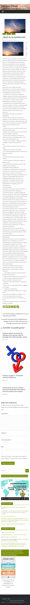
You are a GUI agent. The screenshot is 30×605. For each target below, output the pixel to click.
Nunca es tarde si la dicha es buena (17, 534)
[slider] (13, 498)
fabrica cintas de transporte (7, 543)
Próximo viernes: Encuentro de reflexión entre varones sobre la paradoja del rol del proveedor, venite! (15, 335)
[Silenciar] (25, 498)
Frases (4, 33)
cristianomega (4, 534)
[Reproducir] (3, 498)
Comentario (4, 413)
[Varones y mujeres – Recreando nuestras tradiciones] (15, 346)
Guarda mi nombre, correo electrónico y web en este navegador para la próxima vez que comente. (14, 457)
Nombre (3, 433)
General (8, 33)
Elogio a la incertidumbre (11, 537)
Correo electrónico (6, 440)
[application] (15, 489)
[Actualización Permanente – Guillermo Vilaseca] (15, 5)
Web (2, 447)
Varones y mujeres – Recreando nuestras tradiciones (13, 376)
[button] (15, 489)
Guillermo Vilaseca (13, 40)
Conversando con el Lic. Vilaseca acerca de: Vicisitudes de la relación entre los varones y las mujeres (14, 389)
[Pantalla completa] (27, 498)
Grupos (13, 33)
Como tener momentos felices (8, 516)
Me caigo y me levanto (10, 532)
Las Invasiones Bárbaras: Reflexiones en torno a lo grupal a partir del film (15, 315)
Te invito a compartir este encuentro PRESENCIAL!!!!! (13, 524)
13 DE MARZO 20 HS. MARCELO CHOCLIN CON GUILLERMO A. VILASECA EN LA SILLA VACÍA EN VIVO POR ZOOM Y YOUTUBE (14, 512)
